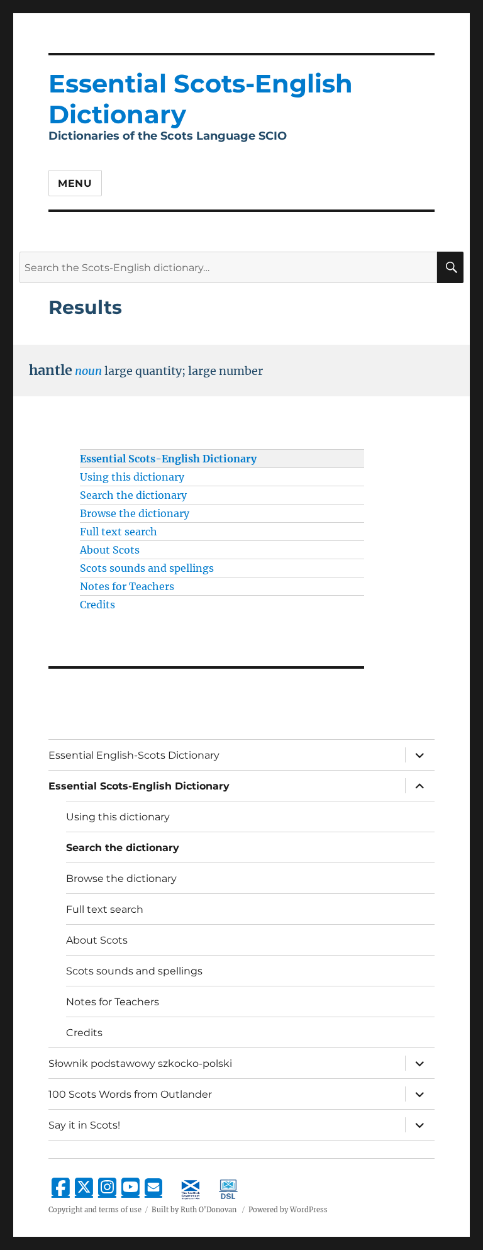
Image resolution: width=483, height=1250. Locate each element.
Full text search (118, 531)
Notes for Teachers (127, 586)
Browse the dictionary (134, 513)
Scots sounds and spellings (147, 568)
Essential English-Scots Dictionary (133, 755)
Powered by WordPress (288, 1209)
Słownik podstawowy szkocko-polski (140, 1063)
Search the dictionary (133, 495)
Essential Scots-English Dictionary (168, 458)
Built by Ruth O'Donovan (194, 1209)
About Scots (110, 550)
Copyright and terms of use (95, 1209)
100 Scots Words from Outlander (130, 1094)
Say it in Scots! (84, 1125)
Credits (97, 604)
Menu (75, 183)
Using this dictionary (132, 477)
